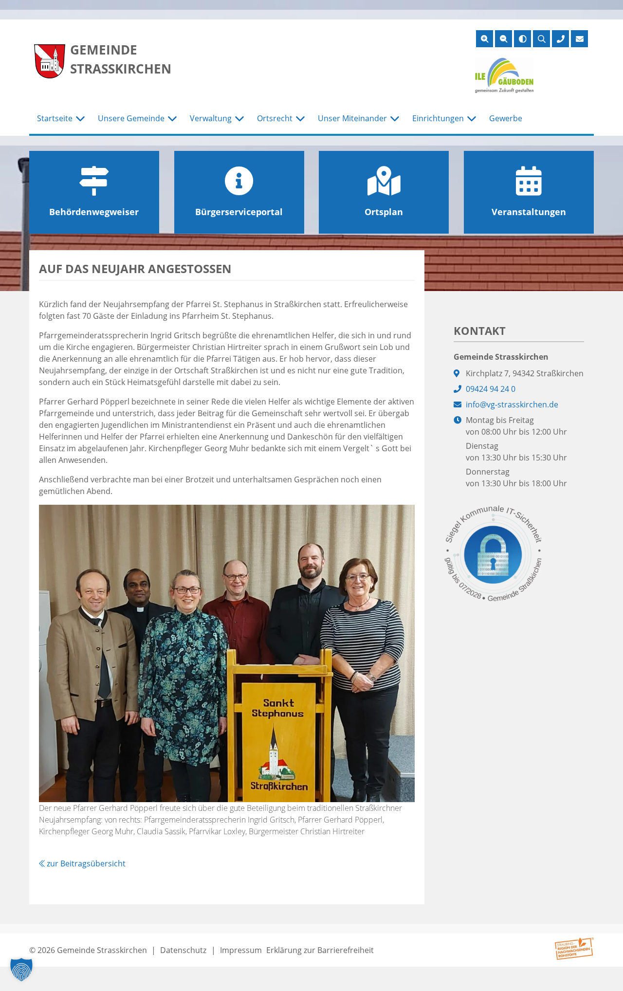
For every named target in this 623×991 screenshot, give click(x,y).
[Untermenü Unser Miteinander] (395, 119)
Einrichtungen (438, 118)
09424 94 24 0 (490, 389)
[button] (21, 969)
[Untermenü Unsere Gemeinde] (172, 119)
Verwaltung (211, 118)
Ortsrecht (275, 118)
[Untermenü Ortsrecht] (300, 119)
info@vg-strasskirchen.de (512, 404)
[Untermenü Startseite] (80, 119)
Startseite (55, 118)
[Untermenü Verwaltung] (239, 119)
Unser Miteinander (352, 118)
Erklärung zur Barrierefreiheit (320, 950)
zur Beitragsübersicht (85, 863)
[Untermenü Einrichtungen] (471, 119)
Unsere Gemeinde (131, 118)
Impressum (241, 950)
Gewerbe (505, 118)
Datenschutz (183, 950)
